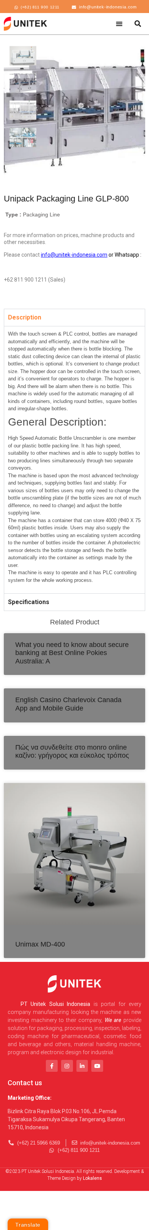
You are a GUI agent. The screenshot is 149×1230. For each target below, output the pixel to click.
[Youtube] (97, 1066)
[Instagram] (67, 1066)
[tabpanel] (74, 459)
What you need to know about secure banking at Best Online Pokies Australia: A (72, 653)
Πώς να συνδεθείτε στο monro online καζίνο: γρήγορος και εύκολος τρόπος (72, 752)
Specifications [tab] (28, 602)
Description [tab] (24, 317)
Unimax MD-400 (40, 944)
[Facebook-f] (52, 1066)
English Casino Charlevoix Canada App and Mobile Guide (68, 704)
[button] (119, 23)
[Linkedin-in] (82, 1066)
